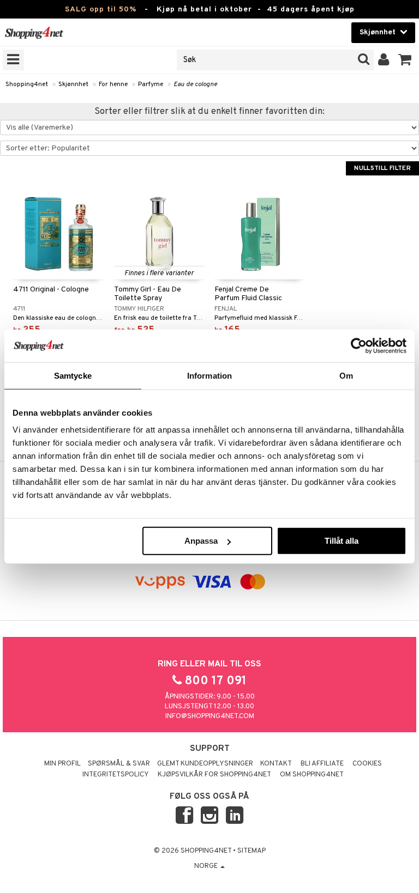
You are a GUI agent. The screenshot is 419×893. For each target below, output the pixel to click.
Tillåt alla (341, 540)
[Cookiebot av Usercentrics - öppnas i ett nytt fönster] (358, 345)
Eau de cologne (195, 84)
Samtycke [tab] (73, 375)
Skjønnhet (73, 84)
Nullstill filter (382, 168)
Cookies (367, 764)
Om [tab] (346, 375)
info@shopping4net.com (209, 716)
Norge (206, 866)
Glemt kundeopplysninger (205, 764)
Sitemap (251, 851)
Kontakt (276, 764)
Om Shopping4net (312, 774)
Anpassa (201, 540)
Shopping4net (26, 84)
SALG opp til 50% (100, 9)
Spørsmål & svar (119, 764)
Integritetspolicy (115, 774)
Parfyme (150, 84)
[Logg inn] (384, 60)
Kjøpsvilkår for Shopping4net (214, 774)
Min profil (62, 764)
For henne (113, 84)
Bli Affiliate (322, 764)
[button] (405, 60)
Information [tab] (209, 375)
